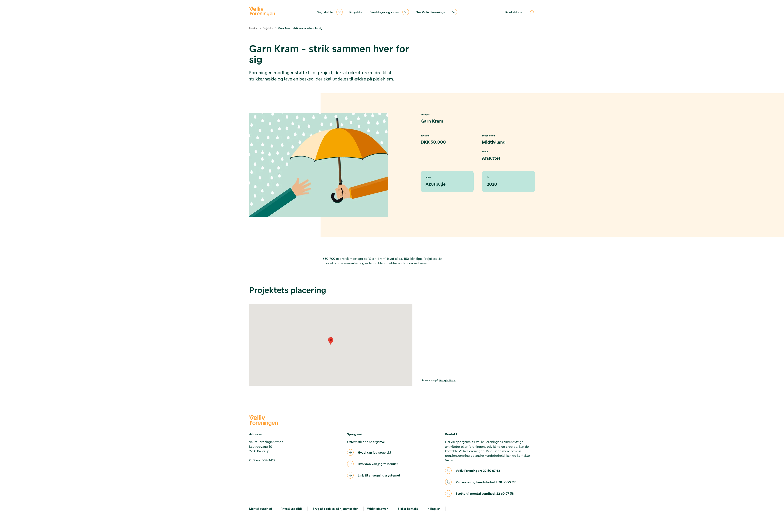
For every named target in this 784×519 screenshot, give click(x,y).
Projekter (356, 12)
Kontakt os (513, 12)
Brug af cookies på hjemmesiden (336, 508)
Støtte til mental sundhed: (485, 493)
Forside (253, 28)
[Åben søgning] (531, 12)
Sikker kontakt (408, 508)
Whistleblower (377, 508)
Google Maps (447, 380)
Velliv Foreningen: (478, 470)
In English (434, 508)
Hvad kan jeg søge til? (374, 452)
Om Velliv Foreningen (431, 12)
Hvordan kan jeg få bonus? (378, 464)
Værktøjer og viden (384, 12)
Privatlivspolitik (292, 508)
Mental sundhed (260, 508)
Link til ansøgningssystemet (379, 475)
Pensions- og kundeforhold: (486, 482)
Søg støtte (325, 12)
